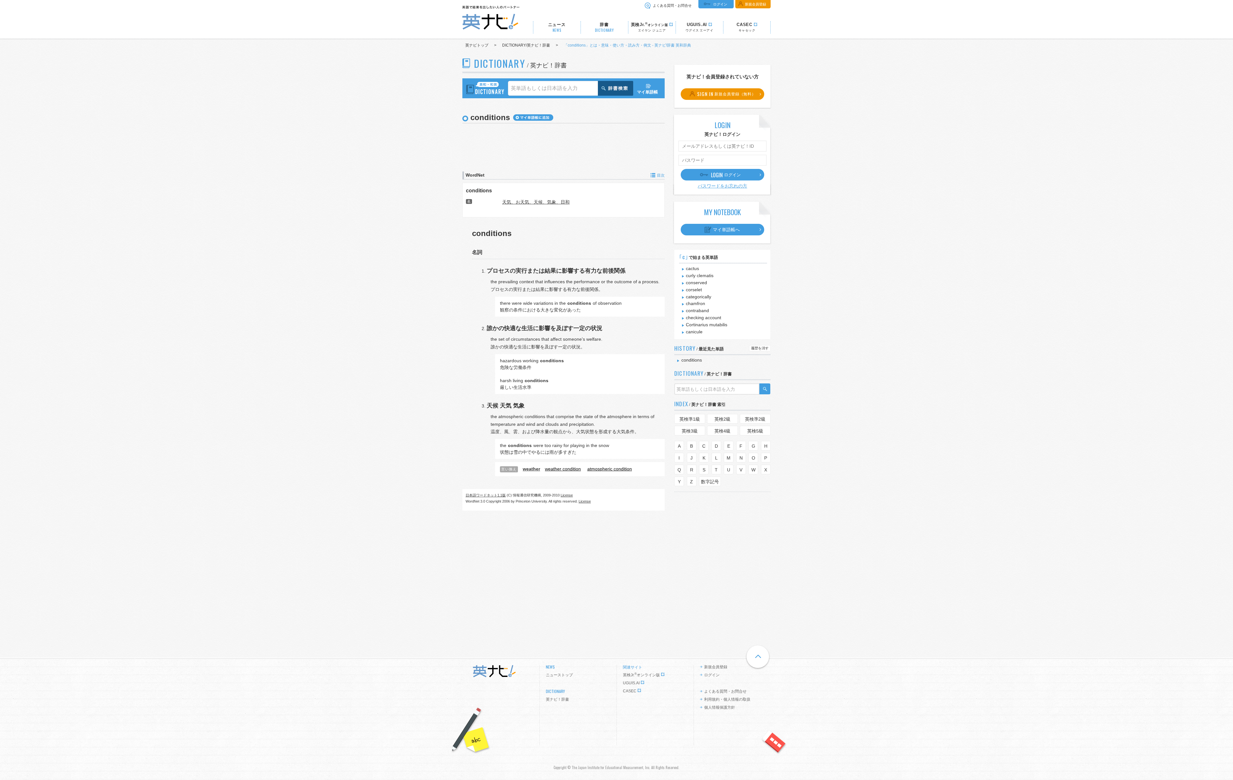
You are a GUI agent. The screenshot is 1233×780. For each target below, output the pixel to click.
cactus (692, 268)
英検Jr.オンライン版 (641, 675)
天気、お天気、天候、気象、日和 (536, 202)
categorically (698, 296)
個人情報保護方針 (719, 707)
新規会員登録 (755, 4)
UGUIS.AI (631, 683)
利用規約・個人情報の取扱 (727, 699)
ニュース (557, 27)
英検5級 (755, 431)
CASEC (629, 691)
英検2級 (722, 419)
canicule (694, 331)
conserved (696, 282)
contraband (697, 310)
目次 (661, 175)
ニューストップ (559, 675)
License (567, 495)
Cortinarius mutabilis (706, 324)
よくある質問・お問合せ (672, 5)
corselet (694, 289)
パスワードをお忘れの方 (722, 185)
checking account (703, 317)
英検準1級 (689, 419)
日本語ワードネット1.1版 (486, 495)
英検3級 (690, 431)
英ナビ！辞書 (557, 699)
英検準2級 (755, 419)
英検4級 (722, 431)
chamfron (695, 303)
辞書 (604, 27)
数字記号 (710, 481)
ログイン (720, 4)
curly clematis (699, 275)
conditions (479, 190)
